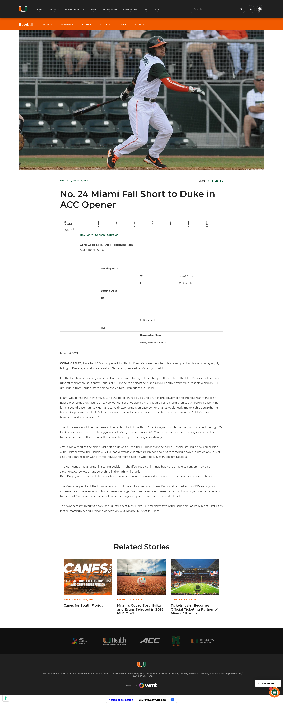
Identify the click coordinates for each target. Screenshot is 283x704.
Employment (102, 673)
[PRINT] (221, 181)
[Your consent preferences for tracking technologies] (6, 698)
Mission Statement (158, 673)
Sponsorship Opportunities (226, 673)
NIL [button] (146, 9)
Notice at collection (121, 699)
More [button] (138, 24)
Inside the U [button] (110, 9)
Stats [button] (103, 24)
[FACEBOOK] (211, 181)
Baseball (26, 24)
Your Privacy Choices (152, 699)
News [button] (122, 24)
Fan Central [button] (130, 9)
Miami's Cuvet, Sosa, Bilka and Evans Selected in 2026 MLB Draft (140, 609)
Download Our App (142, 675)
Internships (118, 673)
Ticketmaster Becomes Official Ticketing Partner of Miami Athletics (194, 609)
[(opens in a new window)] (80, 641)
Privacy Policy (178, 673)
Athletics (69, 600)
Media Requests (136, 673)
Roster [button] (86, 24)
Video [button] (157, 9)
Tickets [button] (54, 9)
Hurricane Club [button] (74, 9)
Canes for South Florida (83, 605)
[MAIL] (216, 181)
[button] (251, 9)
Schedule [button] (67, 24)
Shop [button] (93, 9)
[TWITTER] (208, 181)
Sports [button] (39, 9)
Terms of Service (198, 673)
